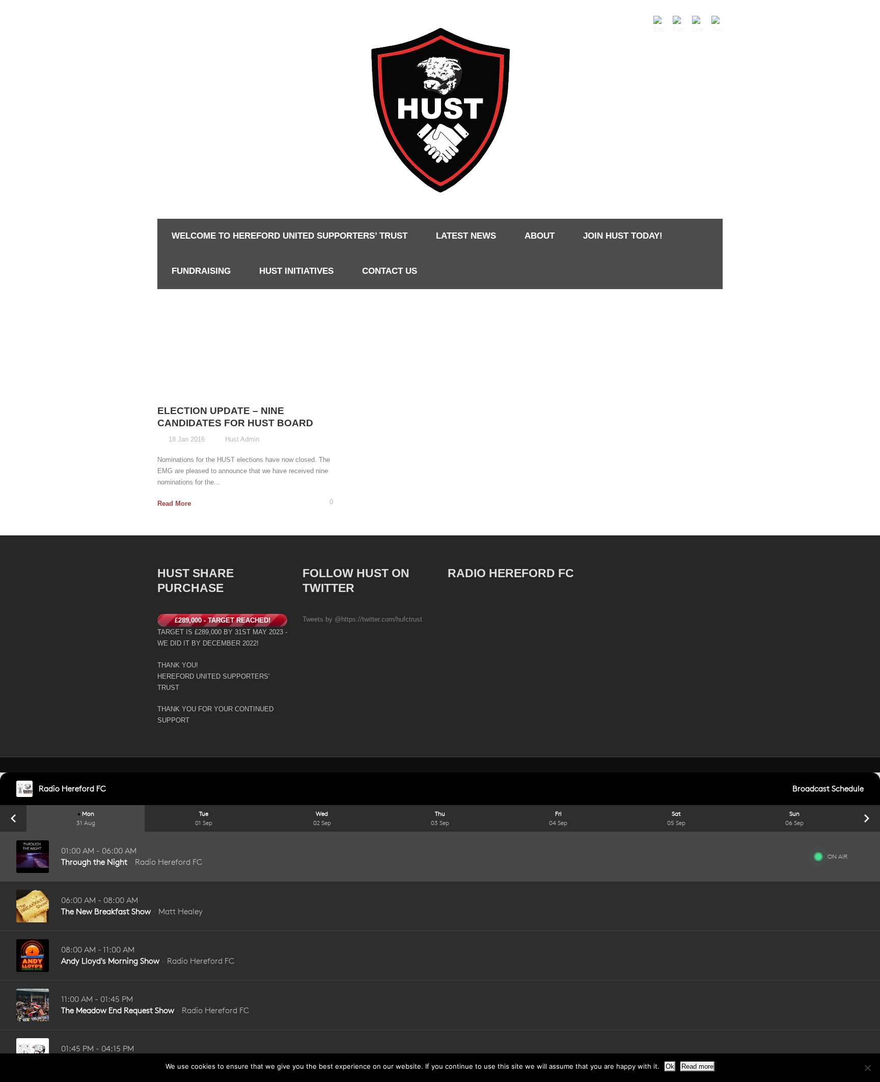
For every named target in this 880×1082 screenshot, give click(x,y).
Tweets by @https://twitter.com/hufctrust (362, 619)
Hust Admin (242, 439)
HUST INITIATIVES (296, 271)
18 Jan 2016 (187, 439)
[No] (867, 1068)
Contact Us (389, 271)
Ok (670, 1066)
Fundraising (201, 271)
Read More (174, 503)
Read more (697, 1066)
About (540, 236)
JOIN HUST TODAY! (623, 236)
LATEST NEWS (466, 236)
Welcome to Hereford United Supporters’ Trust (289, 236)
